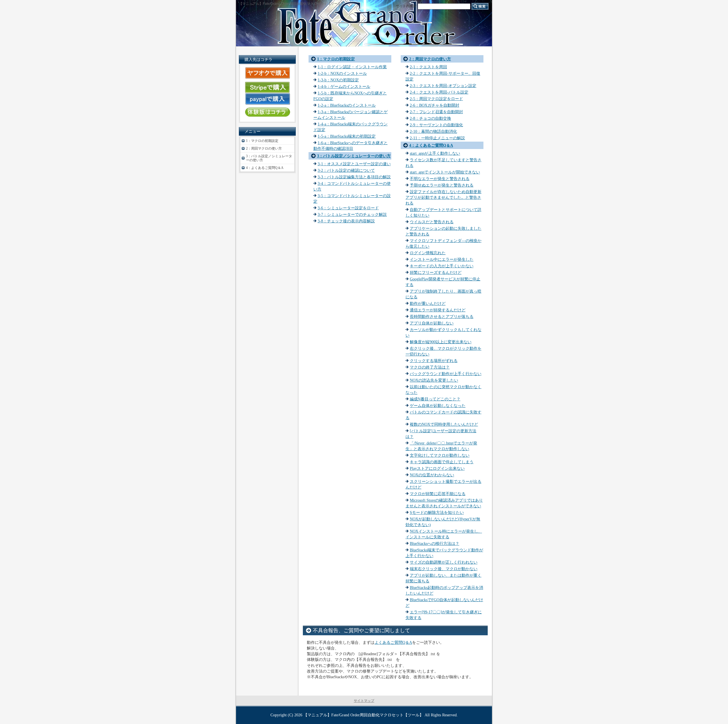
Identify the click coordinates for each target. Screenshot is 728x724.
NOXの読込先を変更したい (434, 380)
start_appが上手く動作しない (435, 153)
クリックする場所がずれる (434, 360)
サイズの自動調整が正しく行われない (443, 562)
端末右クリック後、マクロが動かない (443, 568)
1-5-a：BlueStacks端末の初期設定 (347, 136)
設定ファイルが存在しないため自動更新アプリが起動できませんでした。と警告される (443, 197)
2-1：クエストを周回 (428, 67)
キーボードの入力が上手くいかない (441, 266)
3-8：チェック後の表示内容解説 (346, 221)
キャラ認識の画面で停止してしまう (441, 462)
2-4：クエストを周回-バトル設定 (439, 92)
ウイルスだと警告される (432, 222)
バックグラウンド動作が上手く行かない (445, 373)
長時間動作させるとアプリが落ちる (441, 316)
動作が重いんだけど (428, 303)
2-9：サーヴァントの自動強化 (436, 125)
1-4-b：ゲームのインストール (344, 86)
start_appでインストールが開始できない (445, 172)
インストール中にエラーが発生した (441, 259)
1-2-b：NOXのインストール (342, 73)
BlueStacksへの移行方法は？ (434, 543)
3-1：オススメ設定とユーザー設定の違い (354, 164)
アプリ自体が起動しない (432, 323)
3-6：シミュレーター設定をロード (348, 208)
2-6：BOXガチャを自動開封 (434, 105)
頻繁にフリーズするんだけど (436, 272)
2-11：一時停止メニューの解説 (437, 138)
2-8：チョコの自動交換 (430, 118)
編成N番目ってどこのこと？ (435, 399)
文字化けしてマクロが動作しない (440, 455)
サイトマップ (364, 701)
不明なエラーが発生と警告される (440, 178)
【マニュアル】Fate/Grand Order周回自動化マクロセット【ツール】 (363, 715)
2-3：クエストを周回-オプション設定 (443, 85)
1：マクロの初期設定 (336, 59)
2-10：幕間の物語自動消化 (433, 131)
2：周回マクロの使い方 (430, 59)
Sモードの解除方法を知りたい (437, 512)
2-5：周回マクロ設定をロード (436, 98)
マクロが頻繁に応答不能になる (438, 493)
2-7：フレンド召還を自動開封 (436, 111)
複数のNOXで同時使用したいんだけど (444, 424)
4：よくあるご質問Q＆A (431, 145)
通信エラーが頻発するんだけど (438, 310)
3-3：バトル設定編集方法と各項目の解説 (354, 177)
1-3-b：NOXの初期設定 (338, 80)
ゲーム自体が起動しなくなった (438, 405)
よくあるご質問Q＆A (393, 642)
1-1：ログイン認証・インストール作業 (352, 67)
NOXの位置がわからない (432, 475)
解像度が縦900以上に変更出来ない (440, 342)
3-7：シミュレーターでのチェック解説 (352, 214)
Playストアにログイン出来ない (437, 468)
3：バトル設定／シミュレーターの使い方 (354, 156)
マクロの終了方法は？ (430, 367)
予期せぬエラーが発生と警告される (441, 185)
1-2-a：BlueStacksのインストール (347, 105)
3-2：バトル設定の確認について (346, 170)
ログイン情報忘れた (428, 253)
